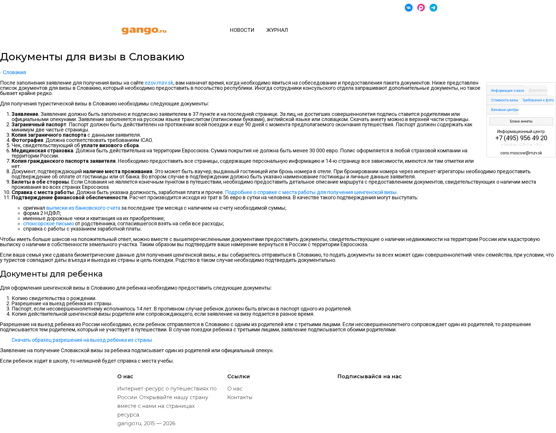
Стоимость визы (504, 100)
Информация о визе (507, 91)
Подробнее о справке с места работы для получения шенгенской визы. (311, 192)
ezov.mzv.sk (159, 83)
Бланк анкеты (521, 121)
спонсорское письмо (48, 223)
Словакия (14, 72)
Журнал (277, 30)
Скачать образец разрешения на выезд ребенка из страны (82, 340)
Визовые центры (505, 110)
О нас (235, 389)
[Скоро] (421, 8)
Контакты (240, 397)
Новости (242, 30)
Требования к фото (538, 100)
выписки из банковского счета (83, 208)
